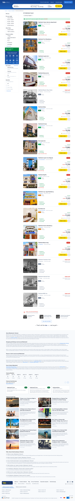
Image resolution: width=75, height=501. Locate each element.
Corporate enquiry (59, 2)
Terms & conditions (21, 483)
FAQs (15, 483)
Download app (53, 481)
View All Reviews (9, 383)
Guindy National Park (37, 361)
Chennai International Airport (11, 366)
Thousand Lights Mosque (34, 362)
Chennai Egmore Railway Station (11, 367)
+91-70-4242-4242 (45, 2)
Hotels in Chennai (11, 10)
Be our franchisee (35, 481)
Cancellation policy (35, 483)
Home (6, 10)
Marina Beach (25, 362)
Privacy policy (28, 483)
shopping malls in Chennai (64, 343)
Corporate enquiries (44, 481)
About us (52, 2)
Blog (29, 481)
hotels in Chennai (14, 337)
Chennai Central (62, 366)
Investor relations (23, 481)
